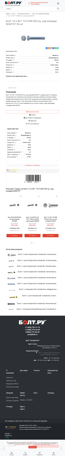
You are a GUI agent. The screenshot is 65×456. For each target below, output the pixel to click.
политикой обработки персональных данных (41, 444)
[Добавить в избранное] (20, 196)
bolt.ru (7, 437)
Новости (9, 377)
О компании (10, 371)
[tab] (32, 111)
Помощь (51, 393)
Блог (35, 393)
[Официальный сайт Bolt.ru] (13, 3)
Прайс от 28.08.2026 (26, 400)
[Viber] (53, 48)
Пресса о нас (11, 381)
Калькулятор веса (53, 371)
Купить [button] (15, 235)
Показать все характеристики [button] (16, 76)
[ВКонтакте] (47, 48)
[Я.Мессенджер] (58, 48)
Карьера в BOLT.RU (12, 384)
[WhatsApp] (56, 48)
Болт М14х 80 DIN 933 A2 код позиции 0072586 (14, 219)
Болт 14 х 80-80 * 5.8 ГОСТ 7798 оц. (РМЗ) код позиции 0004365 (32, 219)
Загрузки (9, 393)
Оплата (37, 370)
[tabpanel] (32, 143)
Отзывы (9, 407)
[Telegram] (51, 48)
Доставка (24, 370)
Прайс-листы (22, 394)
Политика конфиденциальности (12, 387)
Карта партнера (12, 397)
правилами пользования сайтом (21, 444)
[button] (58, 3)
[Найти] (58, 9)
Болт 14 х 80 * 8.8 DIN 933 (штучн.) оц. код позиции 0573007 (50, 219)
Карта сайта (22, 408)
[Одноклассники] (49, 48)
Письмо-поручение (12, 401)
